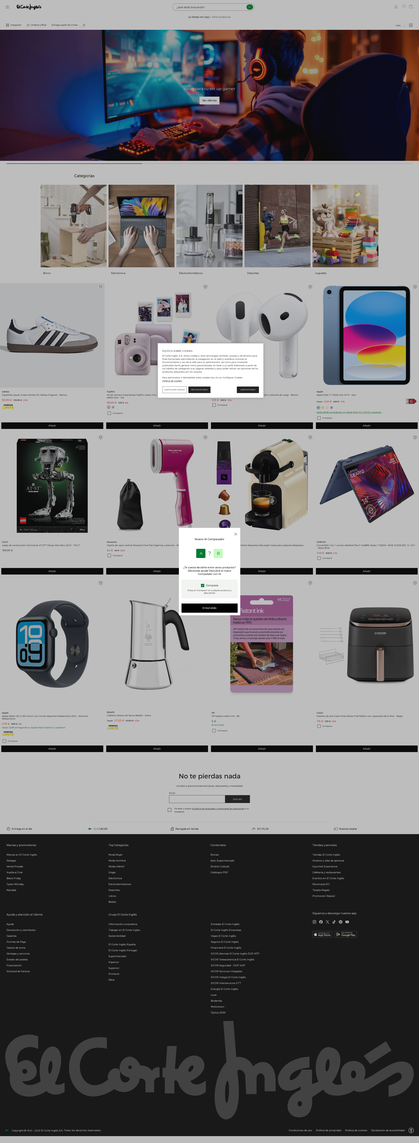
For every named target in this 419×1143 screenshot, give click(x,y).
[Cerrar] (236, 534)
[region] (210, 370)
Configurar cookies (174, 390)
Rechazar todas (199, 390)
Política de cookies (172, 380)
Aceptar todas (247, 390)
